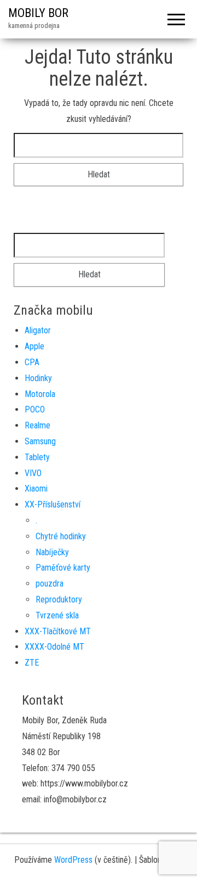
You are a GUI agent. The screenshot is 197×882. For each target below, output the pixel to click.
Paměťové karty (63, 567)
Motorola (40, 394)
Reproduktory (59, 599)
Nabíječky (52, 552)
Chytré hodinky (61, 536)
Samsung (40, 441)
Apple (34, 346)
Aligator (38, 330)
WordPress (73, 860)
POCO (35, 409)
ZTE (32, 662)
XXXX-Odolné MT (54, 646)
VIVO (33, 473)
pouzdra (49, 583)
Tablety (37, 457)
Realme (37, 425)
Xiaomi (36, 488)
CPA (32, 362)
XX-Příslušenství (52, 504)
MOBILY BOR (38, 13)
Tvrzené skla (57, 615)
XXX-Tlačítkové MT (58, 631)
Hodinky (38, 378)
